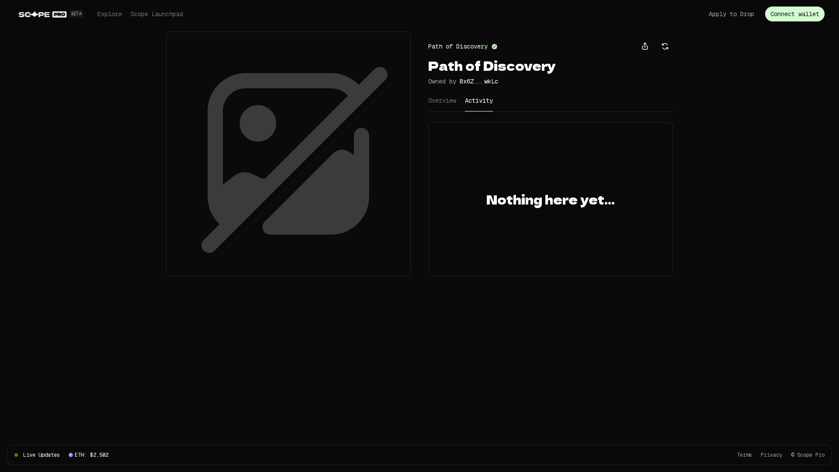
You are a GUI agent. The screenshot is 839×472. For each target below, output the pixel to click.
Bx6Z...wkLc (479, 81)
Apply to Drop (731, 14)
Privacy (771, 454)
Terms (744, 454)
